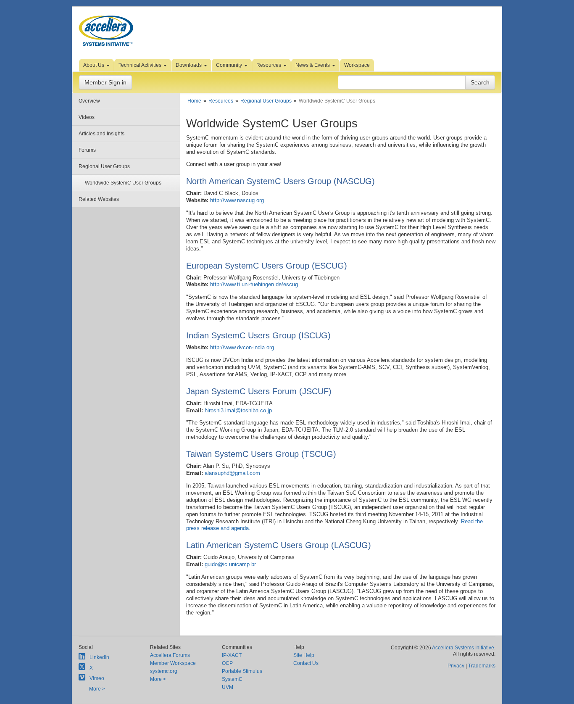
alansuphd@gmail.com (232, 473)
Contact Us (306, 663)
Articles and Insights (101, 134)
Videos (87, 117)
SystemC (232, 679)
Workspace (357, 65)
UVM (227, 687)
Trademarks (481, 666)
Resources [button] (269, 65)
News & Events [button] (313, 65)
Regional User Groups (104, 166)
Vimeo (97, 678)
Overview (89, 101)
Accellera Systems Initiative (463, 648)
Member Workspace (173, 663)
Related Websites (99, 199)
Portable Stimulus (242, 671)
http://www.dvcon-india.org (242, 347)
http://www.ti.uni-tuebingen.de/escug (254, 284)
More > (97, 689)
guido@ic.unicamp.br (230, 564)
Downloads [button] (189, 65)
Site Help (303, 655)
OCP (227, 663)
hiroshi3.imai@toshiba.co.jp (238, 410)
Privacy (456, 666)
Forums (87, 150)
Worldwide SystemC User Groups (123, 183)
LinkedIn (99, 657)
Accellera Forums (170, 655)
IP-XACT (232, 655)
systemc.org (163, 671)
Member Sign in (105, 82)
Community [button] (229, 65)
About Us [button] (94, 65)
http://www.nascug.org (237, 200)
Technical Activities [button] (140, 65)
